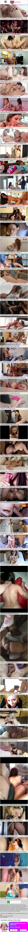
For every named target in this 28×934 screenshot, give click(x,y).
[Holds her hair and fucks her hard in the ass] (14, 639)
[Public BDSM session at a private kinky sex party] (14, 27)
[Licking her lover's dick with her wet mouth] (14, 718)
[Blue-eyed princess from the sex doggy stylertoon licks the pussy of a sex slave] (14, 860)
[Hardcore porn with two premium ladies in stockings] (14, 448)
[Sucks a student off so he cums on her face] (14, 293)
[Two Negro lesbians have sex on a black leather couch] (14, 215)
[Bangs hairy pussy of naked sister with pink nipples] (14, 74)
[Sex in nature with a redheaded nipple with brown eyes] (14, 702)
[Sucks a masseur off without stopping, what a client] (14, 687)
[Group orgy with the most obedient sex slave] (14, 308)
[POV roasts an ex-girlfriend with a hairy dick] (14, 590)
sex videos (10, 916)
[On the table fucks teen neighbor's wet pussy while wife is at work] (14, 183)
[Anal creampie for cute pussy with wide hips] (14, 495)
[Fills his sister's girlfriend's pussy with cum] (14, 168)
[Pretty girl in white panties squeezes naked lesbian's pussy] (14, 324)
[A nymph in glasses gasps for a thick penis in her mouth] (14, 526)
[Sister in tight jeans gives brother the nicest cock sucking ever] (14, 749)
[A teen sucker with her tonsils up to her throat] (14, 417)
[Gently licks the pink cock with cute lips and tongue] (14, 480)
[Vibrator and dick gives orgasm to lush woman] (14, 339)
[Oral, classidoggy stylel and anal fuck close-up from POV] (14, 511)
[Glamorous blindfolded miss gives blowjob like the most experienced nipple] (14, 845)
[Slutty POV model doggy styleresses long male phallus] (14, 813)
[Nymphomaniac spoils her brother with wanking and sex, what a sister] (14, 58)
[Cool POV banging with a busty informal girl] (14, 558)
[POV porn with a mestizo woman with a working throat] (14, 43)
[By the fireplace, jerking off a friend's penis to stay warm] (14, 542)
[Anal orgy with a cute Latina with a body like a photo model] (14, 199)
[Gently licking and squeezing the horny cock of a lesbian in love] (14, 137)
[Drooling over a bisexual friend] (14, 121)
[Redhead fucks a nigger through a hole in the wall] (14, 246)
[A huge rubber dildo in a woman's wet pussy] (14, 829)
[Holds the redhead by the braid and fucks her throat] (14, 891)
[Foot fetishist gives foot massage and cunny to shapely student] (14, 355)
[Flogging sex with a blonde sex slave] (14, 402)
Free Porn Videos (3, 917)
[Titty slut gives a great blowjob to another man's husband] (14, 876)
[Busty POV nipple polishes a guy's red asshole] (14, 433)
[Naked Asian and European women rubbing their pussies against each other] (14, 105)
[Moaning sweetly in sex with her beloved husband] (14, 90)
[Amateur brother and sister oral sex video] (14, 733)
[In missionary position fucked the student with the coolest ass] (14, 370)
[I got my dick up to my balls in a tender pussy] (14, 671)
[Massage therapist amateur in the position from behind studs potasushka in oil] (14, 464)
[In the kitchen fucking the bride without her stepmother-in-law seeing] (14, 152)
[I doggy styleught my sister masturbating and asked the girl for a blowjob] (14, 230)
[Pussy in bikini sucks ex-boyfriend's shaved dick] (14, 386)
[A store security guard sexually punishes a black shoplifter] (14, 261)
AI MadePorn (10, 913)
